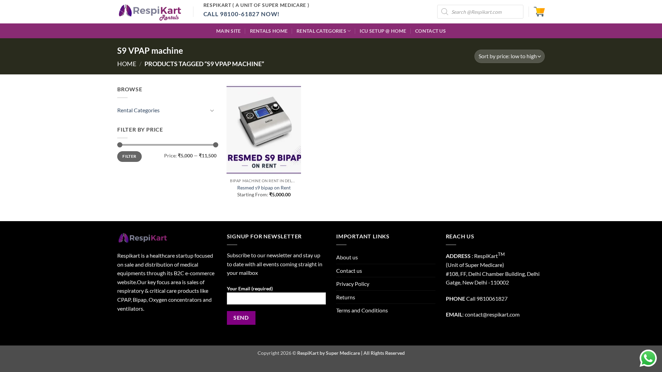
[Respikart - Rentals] (150, 11)
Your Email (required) (250, 288)
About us (347, 257)
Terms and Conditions (362, 310)
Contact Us (430, 31)
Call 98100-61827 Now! (241, 14)
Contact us (349, 270)
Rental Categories (321, 31)
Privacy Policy (352, 283)
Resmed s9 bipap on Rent (264, 187)
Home (126, 64)
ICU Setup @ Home (383, 31)
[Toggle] (212, 110)
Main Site (228, 31)
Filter (129, 156)
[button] (539, 12)
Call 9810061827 (487, 298)
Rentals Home (269, 31)
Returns (345, 297)
